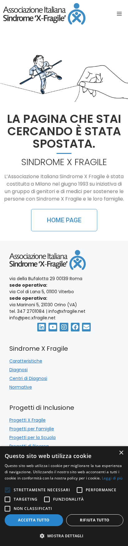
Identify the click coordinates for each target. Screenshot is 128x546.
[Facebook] (75, 327)
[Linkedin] (41, 327)
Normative (20, 387)
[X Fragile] (44, 14)
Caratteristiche (25, 361)
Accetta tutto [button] (33, 520)
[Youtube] (52, 327)
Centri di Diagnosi (28, 378)
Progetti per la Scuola (32, 437)
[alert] (64, 496)
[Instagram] (64, 327)
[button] (64, 536)
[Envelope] (86, 327)
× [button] (121, 453)
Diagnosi (18, 370)
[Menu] (121, 14)
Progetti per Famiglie (31, 429)
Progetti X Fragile (27, 420)
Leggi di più (112, 478)
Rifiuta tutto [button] (94, 520)
